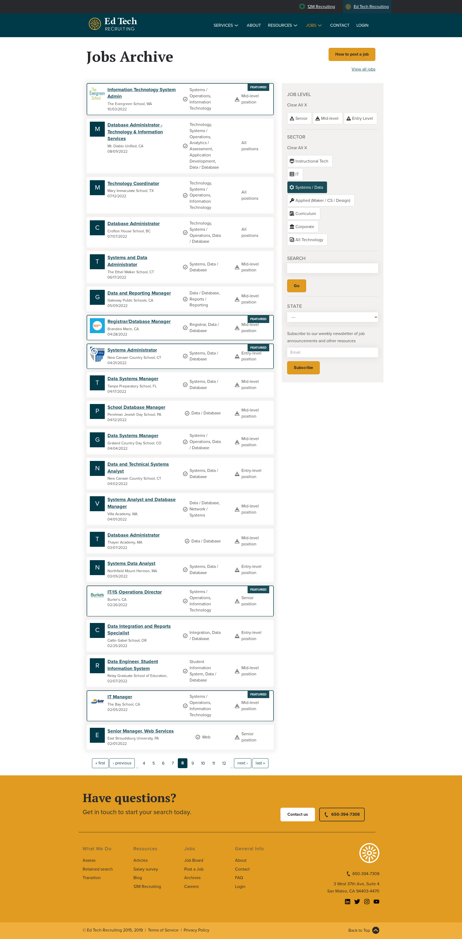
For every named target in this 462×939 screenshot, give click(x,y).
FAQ (239, 877)
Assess (89, 860)
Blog (137, 877)
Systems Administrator (132, 350)
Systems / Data (309, 187)
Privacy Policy (196, 930)
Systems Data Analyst (131, 563)
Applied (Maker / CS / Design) (322, 200)
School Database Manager (136, 407)
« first (100, 763)
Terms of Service (163, 930)
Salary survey (145, 869)
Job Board (193, 860)
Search (296, 258)
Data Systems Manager (132, 379)
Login (362, 25)
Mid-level (329, 118)
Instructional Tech (311, 161)
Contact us (297, 814)
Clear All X (297, 105)
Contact (339, 25)
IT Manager (119, 697)
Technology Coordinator (133, 183)
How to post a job (352, 54)
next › (242, 763)
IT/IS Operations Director (134, 592)
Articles (140, 860)
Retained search (98, 869)
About (254, 25)
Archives (192, 877)
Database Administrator (133, 223)
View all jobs (363, 69)
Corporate (304, 226)
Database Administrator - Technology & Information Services (135, 131)
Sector (296, 137)
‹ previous (122, 763)
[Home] (114, 24)
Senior (301, 118)
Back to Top (359, 930)
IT (297, 174)
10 (203, 763)
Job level (299, 94)
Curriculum (305, 213)
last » (260, 763)
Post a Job (193, 869)
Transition (92, 877)
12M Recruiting (321, 6)
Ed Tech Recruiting (371, 6)
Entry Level (362, 118)
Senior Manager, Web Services (140, 731)
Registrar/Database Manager (139, 321)
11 (213, 763)
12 (224, 763)
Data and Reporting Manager (139, 293)
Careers (191, 886)
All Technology (309, 240)
